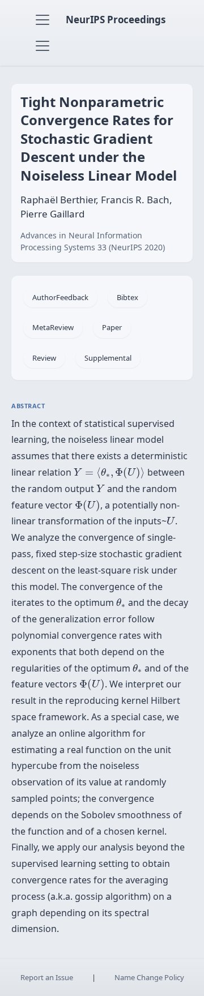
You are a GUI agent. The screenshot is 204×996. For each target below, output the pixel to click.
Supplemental (107, 358)
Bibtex (127, 297)
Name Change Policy (149, 977)
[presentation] (109, 473)
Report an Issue (46, 977)
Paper (112, 327)
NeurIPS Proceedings (115, 19)
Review (44, 358)
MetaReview (53, 327)
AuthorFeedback (60, 297)
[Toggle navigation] (42, 20)
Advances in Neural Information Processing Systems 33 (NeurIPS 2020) (92, 241)
